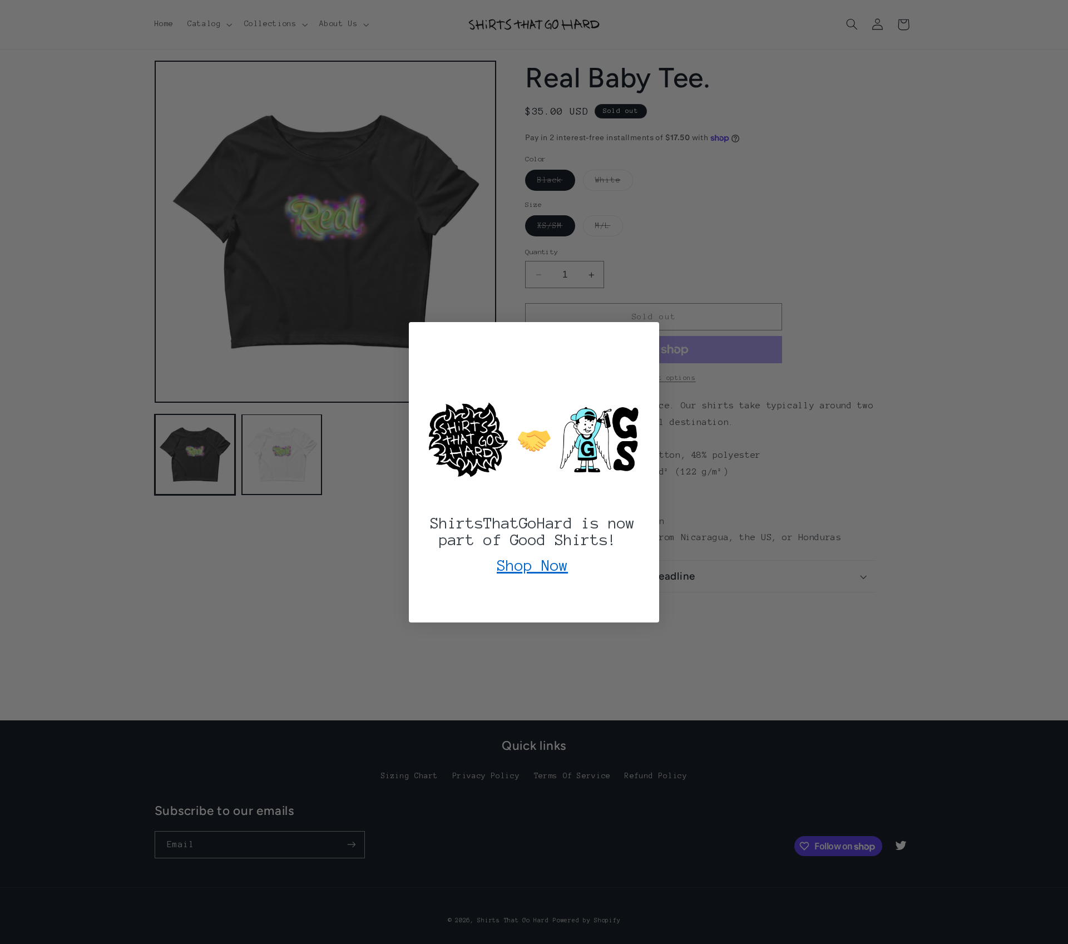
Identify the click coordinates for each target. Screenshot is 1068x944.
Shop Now (532, 565)
